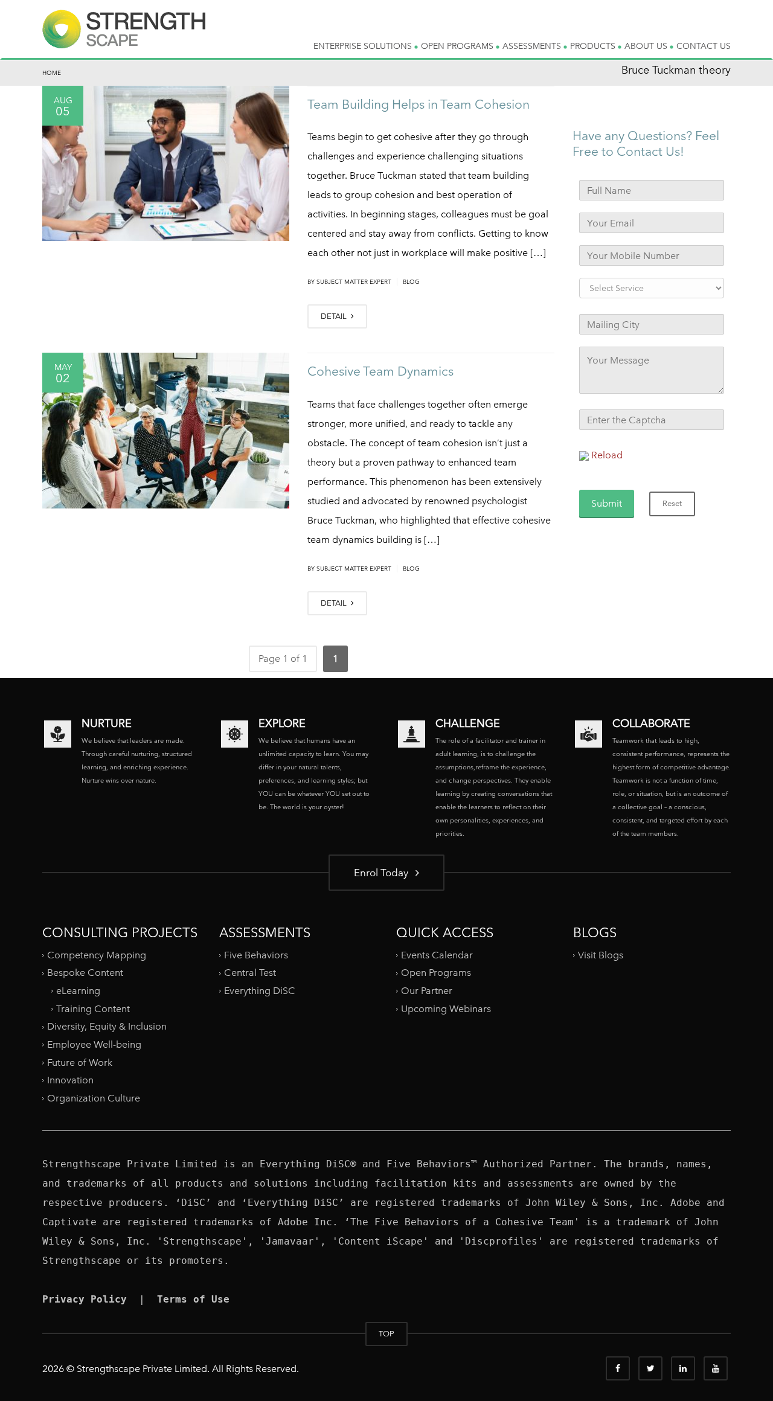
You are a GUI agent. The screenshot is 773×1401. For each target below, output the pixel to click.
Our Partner (426, 990)
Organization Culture (93, 1098)
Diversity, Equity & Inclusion (107, 1026)
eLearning (78, 990)
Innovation (70, 1080)
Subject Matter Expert (353, 282)
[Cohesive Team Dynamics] (165, 430)
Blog (411, 282)
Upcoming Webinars (446, 1009)
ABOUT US (647, 45)
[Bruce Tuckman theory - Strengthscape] (123, 39)
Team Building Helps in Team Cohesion (418, 104)
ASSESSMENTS (532, 45)
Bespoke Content (85, 972)
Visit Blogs (600, 955)
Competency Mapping (96, 955)
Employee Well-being (94, 1044)
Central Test (250, 972)
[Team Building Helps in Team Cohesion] (165, 164)
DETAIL (334, 316)
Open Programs (436, 972)
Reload (607, 455)
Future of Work (79, 1062)
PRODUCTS (594, 45)
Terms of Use (193, 1299)
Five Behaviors (256, 955)
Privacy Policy (84, 1299)
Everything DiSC (261, 990)
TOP (386, 1334)
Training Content (93, 1009)
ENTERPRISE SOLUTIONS (363, 45)
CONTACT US (703, 45)
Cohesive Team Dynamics (380, 371)
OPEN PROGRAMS (458, 45)
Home (51, 73)
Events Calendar (437, 955)
